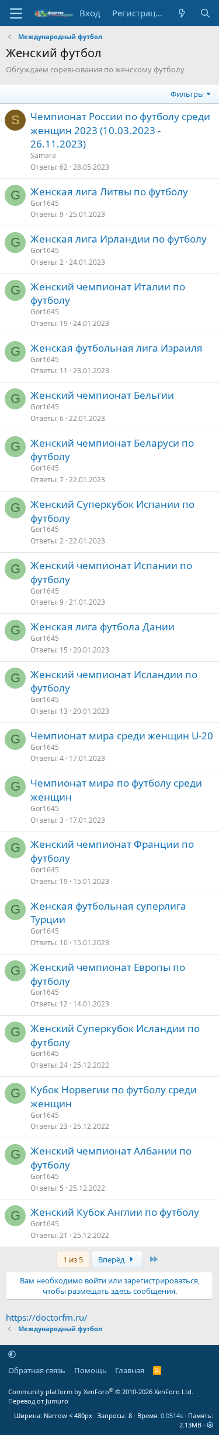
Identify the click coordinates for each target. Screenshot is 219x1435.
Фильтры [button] (187, 94)
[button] (12, 1354)
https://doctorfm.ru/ (47, 1317)
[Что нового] (182, 13)
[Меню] (16, 13)
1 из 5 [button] (73, 1259)
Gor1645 (44, 203)
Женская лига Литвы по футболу (109, 191)
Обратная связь (36, 1370)
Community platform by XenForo (100, 1391)
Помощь (90, 1370)
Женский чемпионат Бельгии (102, 395)
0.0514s (172, 1415)
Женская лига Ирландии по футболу (118, 238)
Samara (43, 155)
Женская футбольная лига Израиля (116, 348)
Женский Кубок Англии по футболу (114, 1212)
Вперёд (112, 1259)
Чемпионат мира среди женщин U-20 (121, 735)
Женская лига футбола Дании (102, 626)
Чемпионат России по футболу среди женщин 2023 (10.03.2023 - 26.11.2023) (120, 130)
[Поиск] (205, 13)
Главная (129, 1370)
